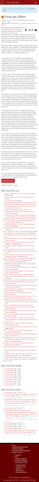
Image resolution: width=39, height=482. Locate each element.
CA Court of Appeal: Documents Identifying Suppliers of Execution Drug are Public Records (20, 221)
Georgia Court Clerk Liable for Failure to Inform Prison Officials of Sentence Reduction (19, 344)
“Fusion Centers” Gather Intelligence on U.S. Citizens (19, 276)
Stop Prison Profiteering (21, 460)
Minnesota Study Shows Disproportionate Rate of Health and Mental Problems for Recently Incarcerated (20, 431)
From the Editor (9, 201)
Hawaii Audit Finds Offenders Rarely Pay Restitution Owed (20, 204)
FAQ (16, 457)
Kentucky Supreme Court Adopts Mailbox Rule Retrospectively (21, 280)
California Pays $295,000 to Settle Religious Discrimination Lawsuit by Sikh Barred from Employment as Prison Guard (20, 216)
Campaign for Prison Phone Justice (21, 450)
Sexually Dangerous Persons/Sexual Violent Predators (16, 417)
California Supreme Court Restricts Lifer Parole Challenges (20, 219)
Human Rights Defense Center (20, 447)
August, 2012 (4, 21)
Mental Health (14, 23)
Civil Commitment (22, 23)
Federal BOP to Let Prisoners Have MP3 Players (17, 210)
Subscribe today (8, 181)
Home (14, 445)
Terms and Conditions (20, 458)
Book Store (19, 468)
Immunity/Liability (12, 398)
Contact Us (18, 455)
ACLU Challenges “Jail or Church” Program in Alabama (19, 274)
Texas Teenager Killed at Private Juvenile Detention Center (20, 327)
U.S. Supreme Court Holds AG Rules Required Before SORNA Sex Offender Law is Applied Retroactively (21, 232)
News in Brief (8, 361)
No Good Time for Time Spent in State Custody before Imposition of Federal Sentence (19, 331)
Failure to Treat (28, 403)
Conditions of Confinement (29, 396)
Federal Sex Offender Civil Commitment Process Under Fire (20, 193)
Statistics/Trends (22, 434)
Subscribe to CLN (20, 467)
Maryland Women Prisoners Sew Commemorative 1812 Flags (21, 202)
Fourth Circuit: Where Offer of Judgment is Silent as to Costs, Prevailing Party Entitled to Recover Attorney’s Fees (21, 297)
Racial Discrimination (9, 434)
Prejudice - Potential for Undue (21, 419)
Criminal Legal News (17, 449)
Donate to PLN (20, 470)
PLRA (6, 398)
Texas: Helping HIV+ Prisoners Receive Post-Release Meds (20, 258)
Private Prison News (21, 472)
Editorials (9, 23)
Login (15, 185)
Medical (21, 396)
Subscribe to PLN (20, 465)
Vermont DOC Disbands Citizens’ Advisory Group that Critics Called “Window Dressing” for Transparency (21, 358)
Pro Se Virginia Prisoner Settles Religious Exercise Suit (19, 249)
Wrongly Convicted (17, 452)
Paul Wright (18, 20)
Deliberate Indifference (19, 407)
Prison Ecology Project (21, 462)
